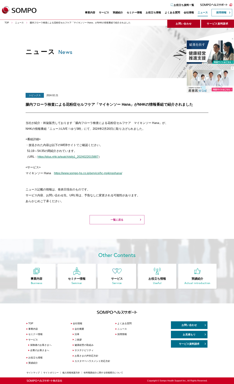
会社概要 (79, 329)
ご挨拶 (78, 339)
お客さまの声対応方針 (86, 355)
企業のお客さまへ (39, 350)
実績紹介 (118, 12)
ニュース (203, 12)
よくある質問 (172, 12)
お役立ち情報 (153, 12)
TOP (30, 323)
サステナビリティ (84, 350)
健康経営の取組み (84, 345)
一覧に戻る (117, 219)
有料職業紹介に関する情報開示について (103, 372)
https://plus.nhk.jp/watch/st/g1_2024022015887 (67, 156)
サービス (104, 12)
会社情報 (189, 12)
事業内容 (90, 12)
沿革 (77, 334)
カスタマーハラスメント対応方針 (92, 361)
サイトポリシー (51, 372)
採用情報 (221, 12)
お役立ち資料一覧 (184, 4)
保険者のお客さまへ (41, 345)
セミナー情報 (134, 12)
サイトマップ (33, 372)
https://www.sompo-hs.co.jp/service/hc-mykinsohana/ (88, 173)
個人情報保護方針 (71, 372)
